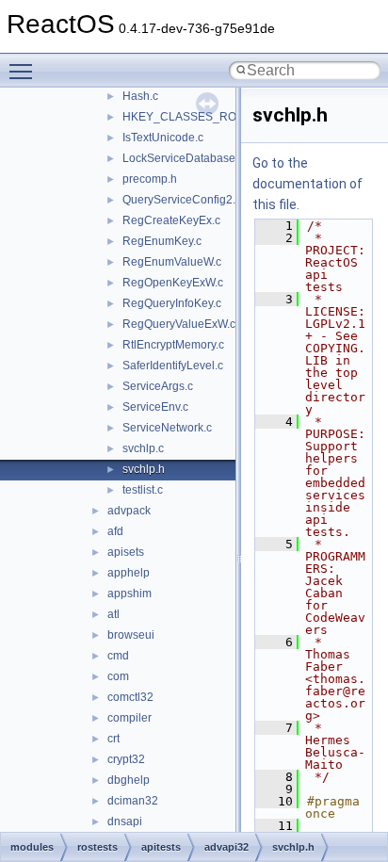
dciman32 (132, 800)
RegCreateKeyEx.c (171, 220)
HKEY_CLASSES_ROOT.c (190, 116)
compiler (129, 717)
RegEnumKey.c (162, 241)
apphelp (128, 572)
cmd (118, 655)
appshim (129, 593)
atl (113, 614)
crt (113, 738)
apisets (125, 552)
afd (115, 531)
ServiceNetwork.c (167, 427)
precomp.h (149, 179)
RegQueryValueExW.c (178, 324)
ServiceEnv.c (155, 407)
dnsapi (124, 821)
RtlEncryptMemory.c (173, 344)
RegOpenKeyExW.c (172, 282)
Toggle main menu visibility (24, 71)
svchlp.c (143, 448)
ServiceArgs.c (157, 386)
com (118, 676)
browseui (130, 635)
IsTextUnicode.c (162, 137)
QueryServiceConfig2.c (181, 199)
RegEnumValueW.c (171, 261)
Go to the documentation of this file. (307, 183)
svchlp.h (143, 469)
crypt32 (126, 759)
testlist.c (142, 489)
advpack (129, 510)
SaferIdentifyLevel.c (172, 365)
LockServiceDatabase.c (183, 158)
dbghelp (128, 780)
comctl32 (130, 697)
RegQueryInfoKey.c (171, 303)
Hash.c (140, 96)
